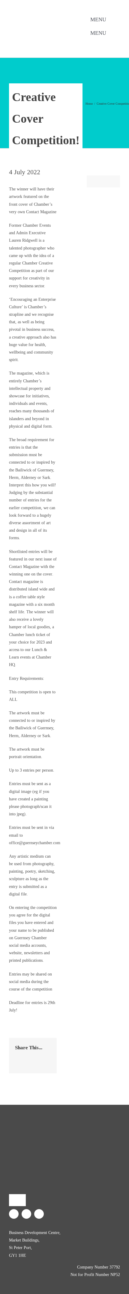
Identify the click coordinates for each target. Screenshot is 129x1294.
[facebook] (34, 42)
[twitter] (43, 42)
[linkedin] (53, 42)
